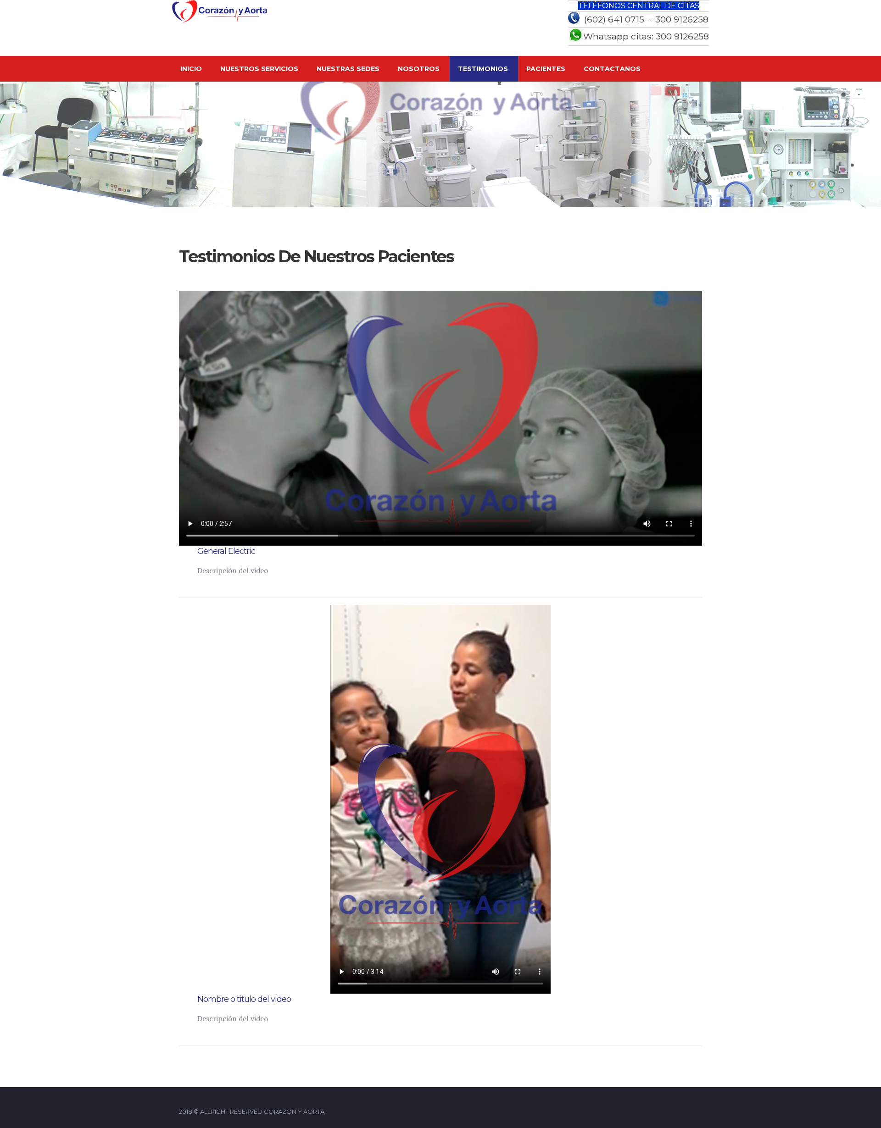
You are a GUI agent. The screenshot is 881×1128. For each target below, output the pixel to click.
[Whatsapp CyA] (575, 39)
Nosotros (419, 69)
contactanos (612, 69)
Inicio (191, 69)
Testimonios (483, 69)
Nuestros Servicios (259, 69)
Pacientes (545, 69)
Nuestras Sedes (348, 69)
